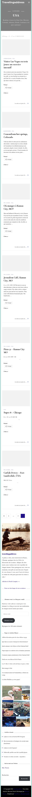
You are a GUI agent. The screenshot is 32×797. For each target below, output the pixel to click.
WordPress (17, 794)
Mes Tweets (5, 768)
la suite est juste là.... (21, 103)
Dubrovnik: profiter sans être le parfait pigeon (15, 752)
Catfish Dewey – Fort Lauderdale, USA (14, 474)
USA (13, 58)
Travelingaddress (13, 2)
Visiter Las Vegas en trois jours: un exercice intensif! (16, 64)
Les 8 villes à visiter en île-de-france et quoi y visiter (15, 664)
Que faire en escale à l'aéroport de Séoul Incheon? (15, 642)
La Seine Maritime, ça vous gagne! (11, 679)
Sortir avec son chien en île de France (11, 659)
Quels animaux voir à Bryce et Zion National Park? (15, 646)
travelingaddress (9, 553)
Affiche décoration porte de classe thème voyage (14, 637)
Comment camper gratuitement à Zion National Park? (16, 655)
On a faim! (7, 202)
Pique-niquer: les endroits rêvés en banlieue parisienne (16, 650)
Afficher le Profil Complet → (10, 581)
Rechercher (5, 775)
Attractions (7, 58)
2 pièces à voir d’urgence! (10, 748)
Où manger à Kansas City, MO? (13, 207)
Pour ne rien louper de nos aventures (15, 588)
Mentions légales (25, 794)
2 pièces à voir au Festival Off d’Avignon (14, 736)
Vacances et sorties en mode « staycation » (15, 756)
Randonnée (7, 131)
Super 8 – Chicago (12, 412)
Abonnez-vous (8, 620)
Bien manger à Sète (7, 668)
